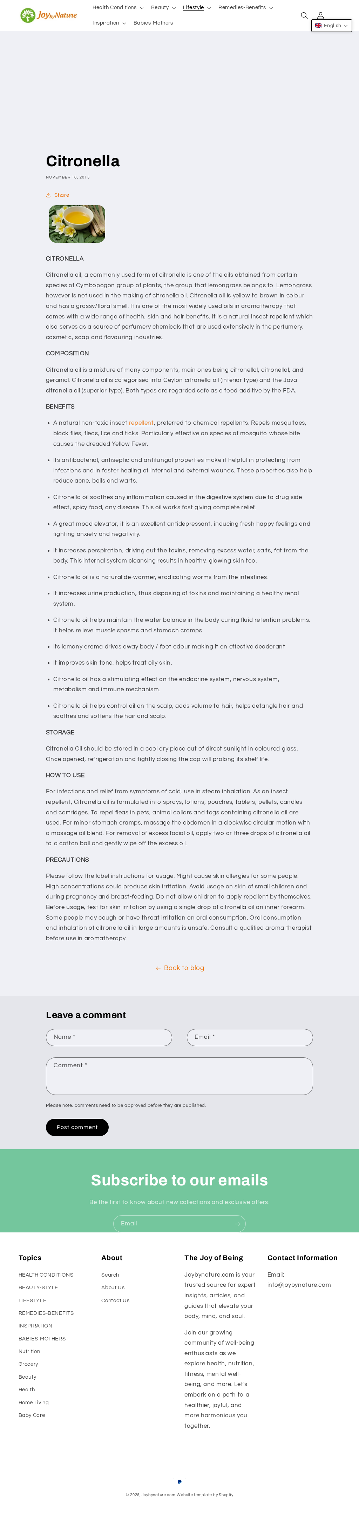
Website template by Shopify (205, 1495)
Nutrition (29, 1351)
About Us (112, 1287)
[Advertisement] (179, 98)
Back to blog (184, 968)
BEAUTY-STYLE (39, 1287)
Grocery (28, 1364)
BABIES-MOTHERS (42, 1338)
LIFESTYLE (33, 1300)
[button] (117, 7)
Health (27, 1389)
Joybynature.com (159, 1495)
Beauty (27, 1377)
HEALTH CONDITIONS (46, 1275)
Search (110, 1275)
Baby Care (32, 1415)
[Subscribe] (237, 1223)
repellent (141, 423)
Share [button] (61, 195)
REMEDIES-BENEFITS (46, 1313)
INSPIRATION (36, 1326)
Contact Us (115, 1300)
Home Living (34, 1402)
